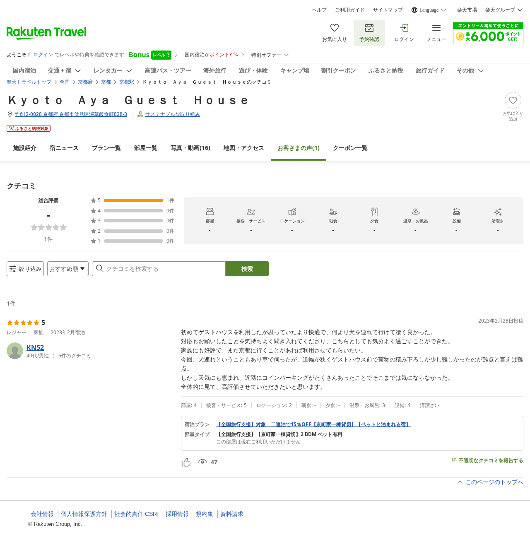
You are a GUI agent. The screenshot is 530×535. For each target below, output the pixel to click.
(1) (298, 148)
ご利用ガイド (350, 10)
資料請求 (231, 514)
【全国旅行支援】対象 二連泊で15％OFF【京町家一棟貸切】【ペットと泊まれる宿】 (313, 424)
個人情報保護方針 (84, 514)
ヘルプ (319, 10)
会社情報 (42, 514)
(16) (190, 148)
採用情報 (177, 514)
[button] (90, 350)
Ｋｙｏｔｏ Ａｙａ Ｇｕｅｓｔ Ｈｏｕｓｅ (128, 99)
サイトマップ (388, 10)
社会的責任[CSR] (136, 514)
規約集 (204, 514)
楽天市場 (467, 10)
